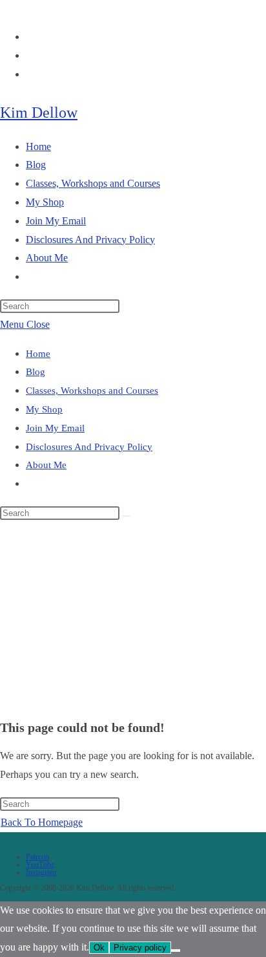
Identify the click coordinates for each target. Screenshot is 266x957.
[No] (175, 950)
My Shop (44, 409)
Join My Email (55, 428)
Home (38, 354)
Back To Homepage (42, 822)
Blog (35, 372)
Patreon (37, 856)
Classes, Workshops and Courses (92, 390)
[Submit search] (126, 516)
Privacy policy (140, 947)
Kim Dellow (38, 112)
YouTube (40, 864)
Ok (99, 947)
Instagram (41, 872)
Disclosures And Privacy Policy (89, 447)
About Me (46, 465)
